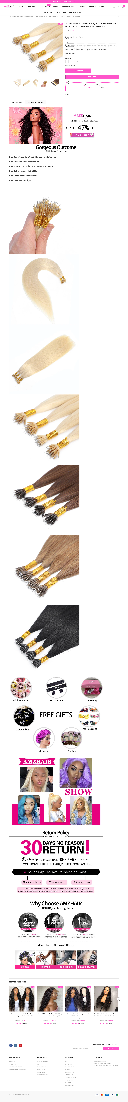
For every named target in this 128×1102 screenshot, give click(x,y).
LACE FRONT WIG (19, 16)
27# (81, 37)
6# (76, 37)
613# (67, 37)
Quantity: (68, 58)
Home (11, 16)
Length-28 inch (102, 49)
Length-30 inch (70, 53)
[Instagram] (15, 1045)
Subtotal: (68, 65)
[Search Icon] (114, 7)
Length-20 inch (112, 45)
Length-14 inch (81, 45)
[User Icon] (118, 6)
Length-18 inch (102, 45)
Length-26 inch (91, 49)
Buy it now (92, 77)
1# (72, 37)
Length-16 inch (91, 45)
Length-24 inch (80, 49)
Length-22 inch (70, 49)
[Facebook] (11, 1045)
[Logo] (9, 6)
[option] (36, 49)
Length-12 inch (70, 45)
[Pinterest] (20, 1045)
